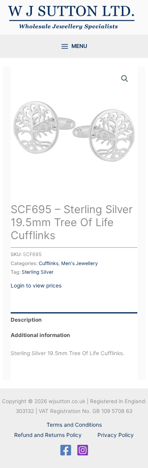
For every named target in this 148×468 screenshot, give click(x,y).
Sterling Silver (38, 272)
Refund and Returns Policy (48, 435)
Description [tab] (26, 320)
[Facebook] (66, 450)
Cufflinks (48, 263)
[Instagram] (83, 450)
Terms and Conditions (74, 425)
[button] (125, 79)
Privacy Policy (115, 435)
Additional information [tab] (40, 335)
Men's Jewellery (79, 263)
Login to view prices (36, 285)
